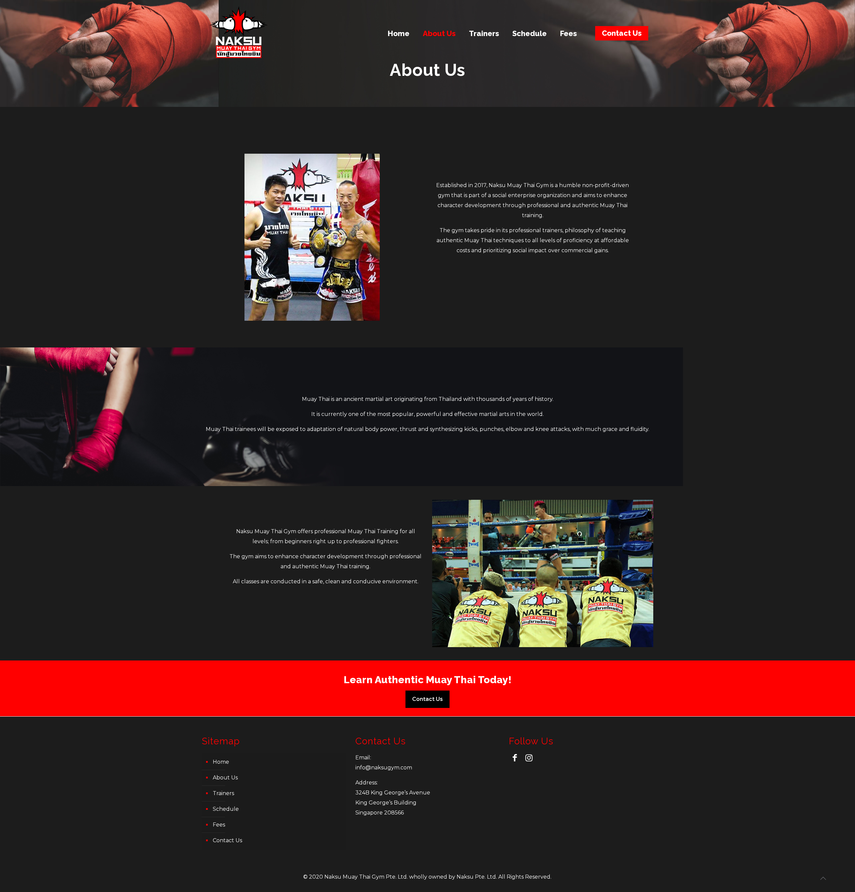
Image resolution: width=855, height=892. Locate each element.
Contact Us (622, 33)
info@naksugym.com (383, 767)
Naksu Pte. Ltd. (477, 877)
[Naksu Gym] (238, 33)
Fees (219, 825)
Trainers (223, 793)
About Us (225, 777)
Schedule (226, 809)
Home (221, 762)
